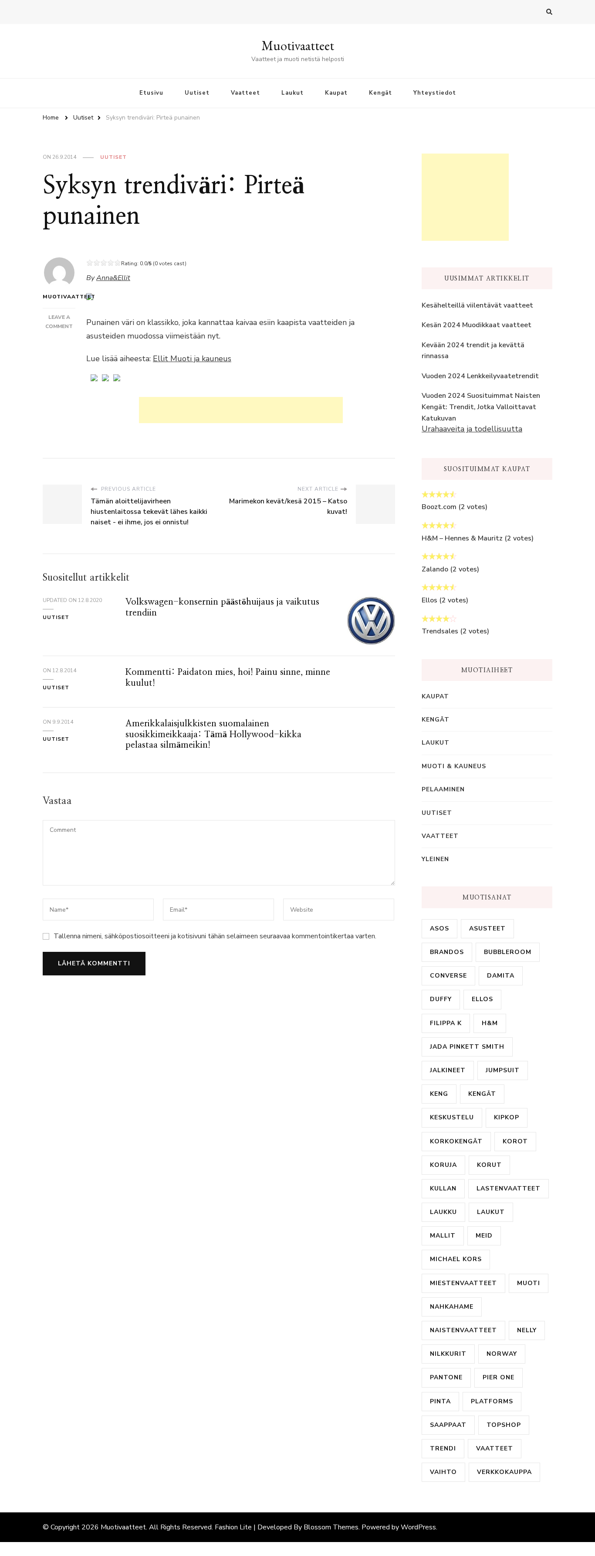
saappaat (448, 1425)
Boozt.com (439, 507)
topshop (504, 1425)
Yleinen (435, 859)
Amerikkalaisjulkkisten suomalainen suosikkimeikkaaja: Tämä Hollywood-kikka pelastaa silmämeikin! (213, 734)
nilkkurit (448, 1354)
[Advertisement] (241, 410)
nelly (527, 1330)
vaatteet (494, 1448)
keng (439, 1094)
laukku (443, 1212)
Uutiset (197, 93)
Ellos (429, 600)
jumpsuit (503, 1070)
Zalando (435, 569)
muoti (528, 1283)
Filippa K (446, 1023)
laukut (491, 1212)
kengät (482, 1094)
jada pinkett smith (467, 1047)
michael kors (456, 1259)
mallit (443, 1235)
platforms (492, 1401)
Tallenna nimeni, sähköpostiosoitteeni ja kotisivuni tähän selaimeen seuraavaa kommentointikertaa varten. (215, 936)
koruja (443, 1165)
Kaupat (336, 93)
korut (489, 1165)
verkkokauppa (504, 1472)
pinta (440, 1401)
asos (439, 928)
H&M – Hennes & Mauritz (462, 538)
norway (502, 1354)
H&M (490, 1023)
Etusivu (151, 93)
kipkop (506, 1117)
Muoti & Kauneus (454, 766)
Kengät (380, 93)
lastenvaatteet (509, 1188)
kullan (443, 1188)
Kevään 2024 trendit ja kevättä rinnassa (473, 350)
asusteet (487, 928)
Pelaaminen (443, 789)
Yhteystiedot (434, 93)
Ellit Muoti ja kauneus (192, 358)
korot (515, 1141)
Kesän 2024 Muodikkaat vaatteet (476, 325)
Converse (448, 975)
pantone (446, 1377)
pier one (498, 1377)
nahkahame (451, 1307)
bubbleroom (507, 952)
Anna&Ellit (113, 278)
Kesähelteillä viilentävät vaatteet (477, 305)
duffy (441, 999)
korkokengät (456, 1141)
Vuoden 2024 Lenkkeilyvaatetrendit (480, 376)
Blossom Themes (331, 1527)
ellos (482, 999)
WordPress (418, 1527)
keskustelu (452, 1117)
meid (484, 1235)
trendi (443, 1448)
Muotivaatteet (297, 45)
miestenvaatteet (463, 1283)
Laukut (292, 93)
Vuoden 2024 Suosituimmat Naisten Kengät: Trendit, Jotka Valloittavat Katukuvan (481, 407)
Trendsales (440, 631)
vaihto (443, 1472)
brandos (447, 952)
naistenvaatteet (463, 1330)
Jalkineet (448, 1070)
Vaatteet (245, 93)
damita (500, 975)
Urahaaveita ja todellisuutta (472, 429)
